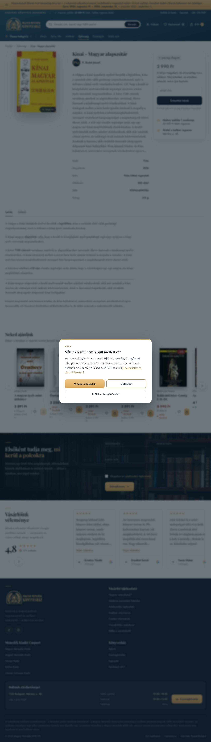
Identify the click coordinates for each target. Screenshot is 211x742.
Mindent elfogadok (85, 384)
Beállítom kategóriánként (105, 394)
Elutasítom (126, 384)
